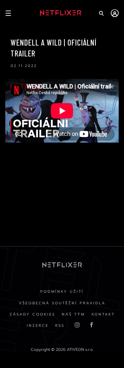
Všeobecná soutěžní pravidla (62, 303)
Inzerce (38, 325)
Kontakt (103, 314)
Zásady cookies (32, 314)
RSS (59, 325)
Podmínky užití (62, 291)
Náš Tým (73, 314)
